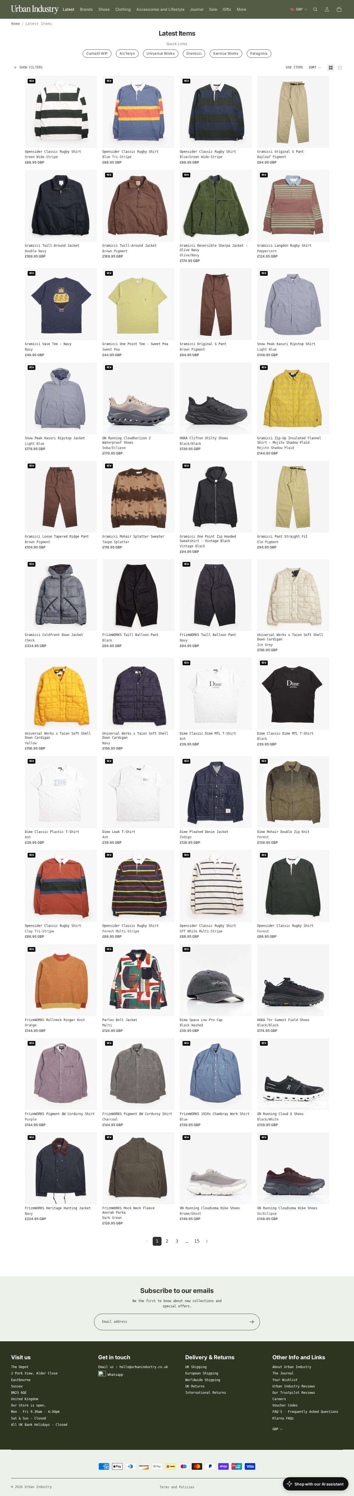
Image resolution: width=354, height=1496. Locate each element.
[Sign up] (251, 1322)
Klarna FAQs (283, 1418)
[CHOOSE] (88, 139)
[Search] (315, 9)
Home (15, 24)
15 (197, 1241)
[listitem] (241, 9)
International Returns (205, 1393)
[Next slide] (88, 112)
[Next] (207, 1241)
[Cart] (339, 9)
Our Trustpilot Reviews (293, 1393)
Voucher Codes (285, 1405)
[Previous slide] (33, 112)
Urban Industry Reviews (293, 1386)
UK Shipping (196, 1367)
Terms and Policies (177, 1487)
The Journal (283, 1373)
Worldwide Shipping (202, 1380)
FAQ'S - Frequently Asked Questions (305, 1412)
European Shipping (201, 1373)
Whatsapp (115, 1375)
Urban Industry (38, 1487)
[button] (315, 68)
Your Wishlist (285, 1380)
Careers (279, 1399)
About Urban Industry (291, 1367)
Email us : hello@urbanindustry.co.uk (133, 1367)
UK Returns (195, 1386)
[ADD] (243, 1008)
